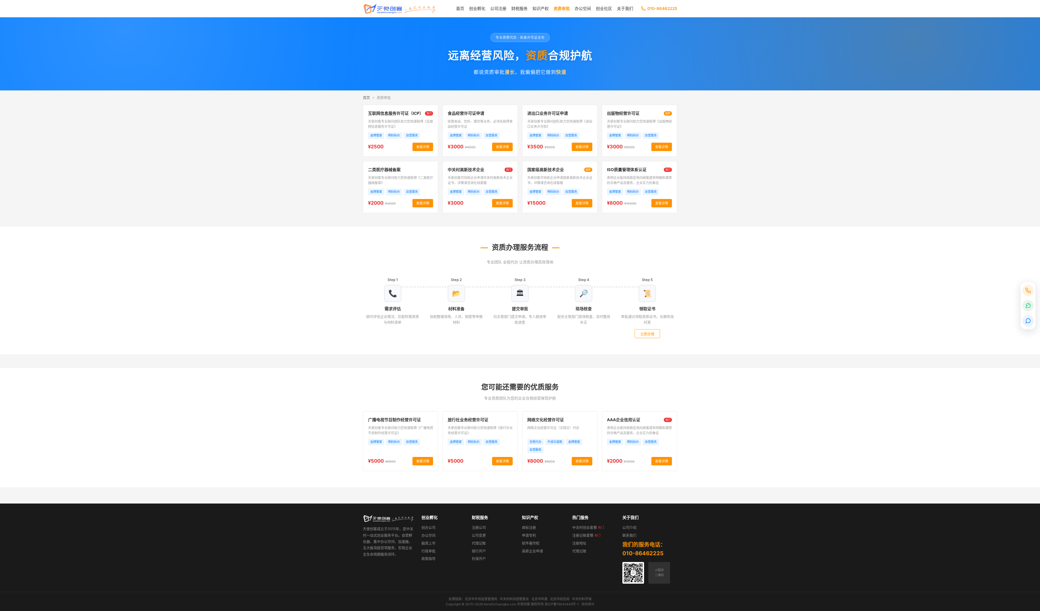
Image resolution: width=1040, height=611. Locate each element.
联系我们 (629, 535)
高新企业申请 (532, 551)
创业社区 (604, 8)
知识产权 (540, 8)
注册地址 (579, 543)
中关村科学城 (582, 599)
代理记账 (479, 543)
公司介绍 (629, 527)
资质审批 (562, 8)
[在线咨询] (1028, 320)
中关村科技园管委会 (514, 599)
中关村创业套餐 (588, 527)
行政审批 (428, 551)
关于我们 (625, 8)
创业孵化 (477, 8)
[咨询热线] (1028, 290)
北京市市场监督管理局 (481, 599)
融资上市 (428, 543)
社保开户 (479, 558)
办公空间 (583, 8)
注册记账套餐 (586, 535)
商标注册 (529, 527)
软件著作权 (531, 543)
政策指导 (428, 558)
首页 (460, 8)
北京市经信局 (560, 599)
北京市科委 (539, 599)
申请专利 (529, 535)
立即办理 (647, 334)
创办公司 (428, 527)
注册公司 (479, 527)
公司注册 (498, 8)
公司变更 (479, 535)
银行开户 (479, 551)
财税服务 (519, 8)
